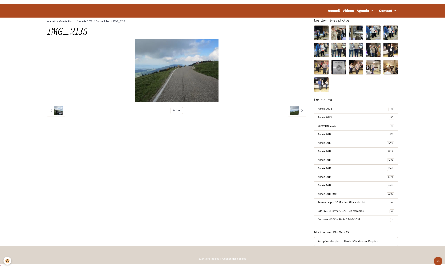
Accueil (334, 11)
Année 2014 (355, 177)
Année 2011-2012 (355, 194)
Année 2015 (355, 168)
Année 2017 (355, 151)
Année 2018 (355, 143)
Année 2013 (85, 21)
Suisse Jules (102, 21)
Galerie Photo (67, 21)
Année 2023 (355, 117)
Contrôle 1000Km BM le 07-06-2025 (355, 219)
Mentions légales (209, 259)
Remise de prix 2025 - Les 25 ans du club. (355, 202)
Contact (386, 11)
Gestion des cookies (234, 259)
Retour (177, 110)
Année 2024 (355, 109)
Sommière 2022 (355, 126)
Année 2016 (355, 160)
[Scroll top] (438, 261)
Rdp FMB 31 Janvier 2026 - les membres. (355, 211)
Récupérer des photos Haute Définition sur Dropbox (348, 241)
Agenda (363, 11)
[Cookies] (7, 261)
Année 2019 (355, 134)
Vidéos (348, 11)
